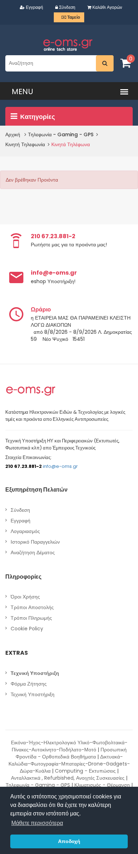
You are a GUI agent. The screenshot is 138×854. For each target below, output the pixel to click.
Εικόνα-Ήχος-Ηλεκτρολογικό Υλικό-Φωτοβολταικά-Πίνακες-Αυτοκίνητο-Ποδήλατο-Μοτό (69, 746)
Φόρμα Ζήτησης (29, 683)
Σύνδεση (66, 7)
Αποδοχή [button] (69, 841)
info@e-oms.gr (60, 466)
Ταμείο (73, 17)
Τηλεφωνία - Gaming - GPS (38, 785)
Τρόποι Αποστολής (32, 607)
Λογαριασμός (25, 531)
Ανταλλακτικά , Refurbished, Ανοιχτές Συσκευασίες (68, 777)
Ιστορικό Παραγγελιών (35, 541)
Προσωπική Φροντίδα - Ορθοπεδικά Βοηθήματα (71, 753)
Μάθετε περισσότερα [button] (37, 823)
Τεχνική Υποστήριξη (32, 694)
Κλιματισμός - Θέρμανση (102, 785)
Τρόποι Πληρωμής (31, 617)
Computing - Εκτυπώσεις (85, 770)
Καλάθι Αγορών (106, 7)
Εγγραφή (34, 7)
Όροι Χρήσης (25, 596)
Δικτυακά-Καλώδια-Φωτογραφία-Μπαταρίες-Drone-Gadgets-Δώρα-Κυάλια (69, 763)
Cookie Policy (27, 628)
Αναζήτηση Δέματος (33, 552)
